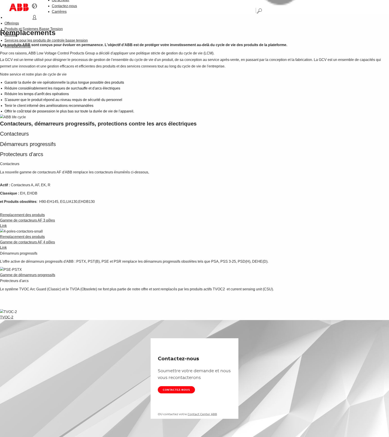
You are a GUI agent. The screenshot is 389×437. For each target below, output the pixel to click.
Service (11, 35)
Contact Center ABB (202, 414)
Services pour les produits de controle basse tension (46, 40)
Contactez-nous (64, 6)
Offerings (12, 23)
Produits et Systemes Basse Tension (34, 29)
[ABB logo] (19, 7)
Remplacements (18, 46)
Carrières (59, 11)
